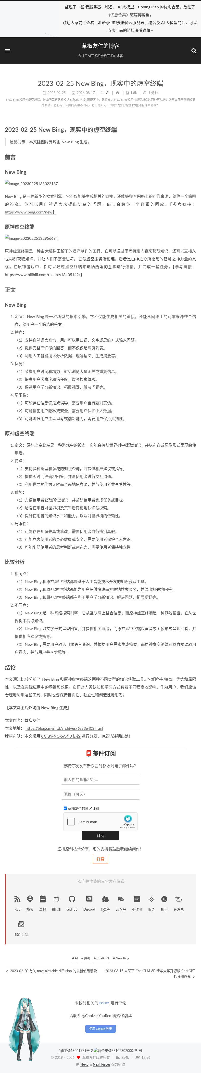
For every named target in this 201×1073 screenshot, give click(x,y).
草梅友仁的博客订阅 (83, 808)
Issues (104, 1003)
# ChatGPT (102, 958)
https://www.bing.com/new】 (30, 212)
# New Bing (121, 958)
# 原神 (85, 958)
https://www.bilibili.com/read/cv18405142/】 (44, 275)
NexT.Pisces (101, 1064)
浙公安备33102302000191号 (120, 1051)
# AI (75, 958)
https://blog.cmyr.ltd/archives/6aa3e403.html (64, 728)
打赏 (100, 859)
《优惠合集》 (118, 15)
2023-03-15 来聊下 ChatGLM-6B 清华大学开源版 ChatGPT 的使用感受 (150, 973)
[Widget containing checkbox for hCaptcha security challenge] (100, 821)
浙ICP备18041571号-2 (76, 1051)
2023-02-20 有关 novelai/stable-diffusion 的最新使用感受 (53, 971)
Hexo (84, 1064)
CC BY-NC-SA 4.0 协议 (61, 736)
